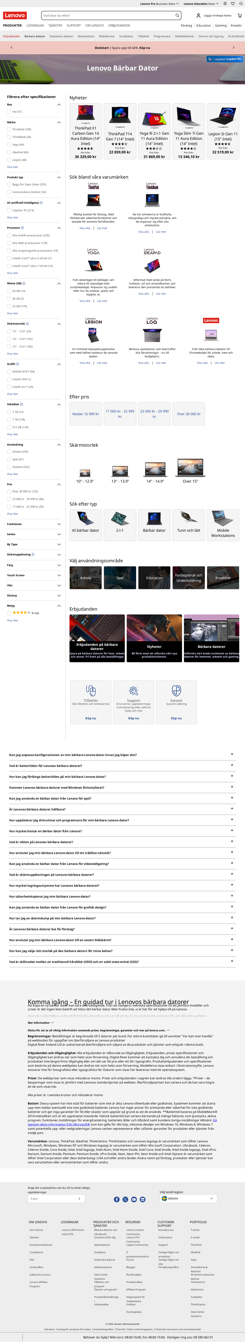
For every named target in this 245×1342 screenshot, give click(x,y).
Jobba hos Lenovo (40, 1274)
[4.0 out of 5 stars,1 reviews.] (188, 148)
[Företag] (193, 25)
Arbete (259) (10, 452)
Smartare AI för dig (105, 1237)
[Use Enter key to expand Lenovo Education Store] (217, 3)
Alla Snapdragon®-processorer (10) (10, 251)
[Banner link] (122, 47)
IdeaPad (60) (10, 152)
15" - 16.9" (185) (10, 346)
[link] (241, 4)
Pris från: (85, 155)
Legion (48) (10, 160)
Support (163, 1244)
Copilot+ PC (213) (10, 210)
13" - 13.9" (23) (10, 331)
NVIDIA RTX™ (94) (10, 372)
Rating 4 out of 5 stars (10, 613)
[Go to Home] (15, 15)
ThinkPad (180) (10, 129)
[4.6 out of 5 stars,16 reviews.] (85, 148)
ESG (32, 1259)
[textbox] (189, 1198)
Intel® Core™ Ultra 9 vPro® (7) (10, 258)
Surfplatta (99, 1252)
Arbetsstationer (103, 1267)
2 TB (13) (10, 412)
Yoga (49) (10, 145)
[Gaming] (228, 25)
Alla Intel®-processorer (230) (10, 235)
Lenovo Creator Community (135, 1232)
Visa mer (12, 167)
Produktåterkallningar (106, 1299)
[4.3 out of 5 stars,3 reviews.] (119, 144)
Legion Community (137, 1244)
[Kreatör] (243, 25)
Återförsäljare (134, 1274)
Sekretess (49, 1329)
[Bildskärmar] (116, 36)
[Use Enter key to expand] (233, 15)
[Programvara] (172, 36)
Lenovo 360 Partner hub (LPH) (73, 1232)
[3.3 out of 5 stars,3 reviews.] (154, 148)
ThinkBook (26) (10, 137)
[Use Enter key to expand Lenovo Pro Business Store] (177, 3)
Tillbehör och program (101, 1284)
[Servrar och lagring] (225, 36)
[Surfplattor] (135, 36)
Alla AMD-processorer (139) (10, 243)
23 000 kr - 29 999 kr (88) (10, 499)
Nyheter (34, 1237)
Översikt (120, 1329)
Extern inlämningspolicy (140, 1329)
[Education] (212, 25)
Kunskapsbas (133, 1312)
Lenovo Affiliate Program (38, 1284)
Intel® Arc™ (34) (10, 387)
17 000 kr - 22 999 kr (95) (10, 507)
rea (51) (10, 111)
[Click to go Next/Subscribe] (79, 1199)
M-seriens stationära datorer (202, 1276)
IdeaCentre (197, 1289)
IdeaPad (195, 1252)
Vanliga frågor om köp (168, 1262)
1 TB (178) (10, 419)
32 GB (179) (10, 306)
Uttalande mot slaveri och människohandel (178, 1329)
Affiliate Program (136, 1289)
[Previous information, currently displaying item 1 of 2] (11, 47)
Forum (130, 1259)
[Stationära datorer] (75, 36)
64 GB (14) (10, 291)
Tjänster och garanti (105, 1289)
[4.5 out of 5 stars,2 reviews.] (223, 144)
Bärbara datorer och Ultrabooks (105, 1232)
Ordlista (130, 1304)
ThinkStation (198, 1304)
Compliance (36, 1252)
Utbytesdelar (101, 1304)
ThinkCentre (198, 1282)
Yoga (193, 1259)
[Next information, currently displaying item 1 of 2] (233, 47)
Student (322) (10, 467)
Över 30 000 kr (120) (10, 491)
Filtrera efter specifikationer (31, 96)
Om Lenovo (36, 1230)
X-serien (195, 1237)
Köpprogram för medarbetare (135, 1299)
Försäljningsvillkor (168, 1267)
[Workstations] (96, 36)
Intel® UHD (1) (10, 379)
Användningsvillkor (104, 1329)
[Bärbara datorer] (47, 36)
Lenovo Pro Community (133, 1239)
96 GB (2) (10, 299)
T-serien (195, 1230)
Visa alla (85, 228)
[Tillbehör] (151, 36)
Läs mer (102, 228)
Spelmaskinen (102, 1244)
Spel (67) (10, 459)
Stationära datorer (104, 1259)
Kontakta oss (165, 1230)
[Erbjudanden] (21, 36)
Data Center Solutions (101, 1276)
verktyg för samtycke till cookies (74, 1329)
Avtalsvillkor (36, 1267)
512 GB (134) (10, 427)
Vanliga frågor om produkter (168, 1254)
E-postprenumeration (137, 1254)
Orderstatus (165, 1237)
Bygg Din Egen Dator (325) (10, 184)
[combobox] (108, 15)
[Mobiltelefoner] (195, 36)
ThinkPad (196, 1244)
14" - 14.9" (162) (10, 339)
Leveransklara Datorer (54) (10, 192)
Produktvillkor (134, 1282)
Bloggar (130, 1267)
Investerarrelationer (41, 1244)
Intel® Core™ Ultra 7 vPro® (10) (10, 266)
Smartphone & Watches (199, 1269)
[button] (225, 3)
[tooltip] (40, 203)
